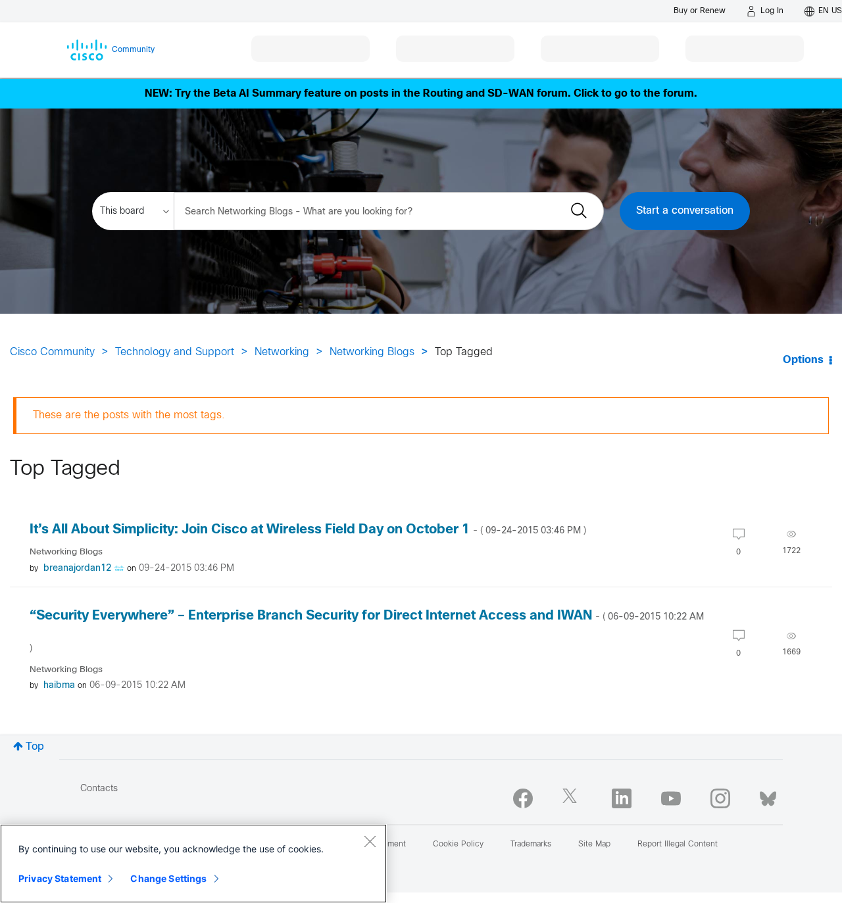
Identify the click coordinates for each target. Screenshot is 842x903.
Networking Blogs (372, 352)
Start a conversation (684, 211)
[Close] (369, 841)
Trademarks (530, 844)
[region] (193, 863)
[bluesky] (768, 795)
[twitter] (572, 798)
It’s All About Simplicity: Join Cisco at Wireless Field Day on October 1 (308, 530)
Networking (282, 352)
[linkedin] (622, 798)
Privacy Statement (59, 878)
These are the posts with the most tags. (129, 415)
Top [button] (35, 747)
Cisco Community (52, 352)
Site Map (594, 844)
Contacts (99, 789)
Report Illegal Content (677, 844)
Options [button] (803, 360)
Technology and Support (174, 352)
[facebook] (523, 798)
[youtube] (671, 798)
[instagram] (720, 798)
